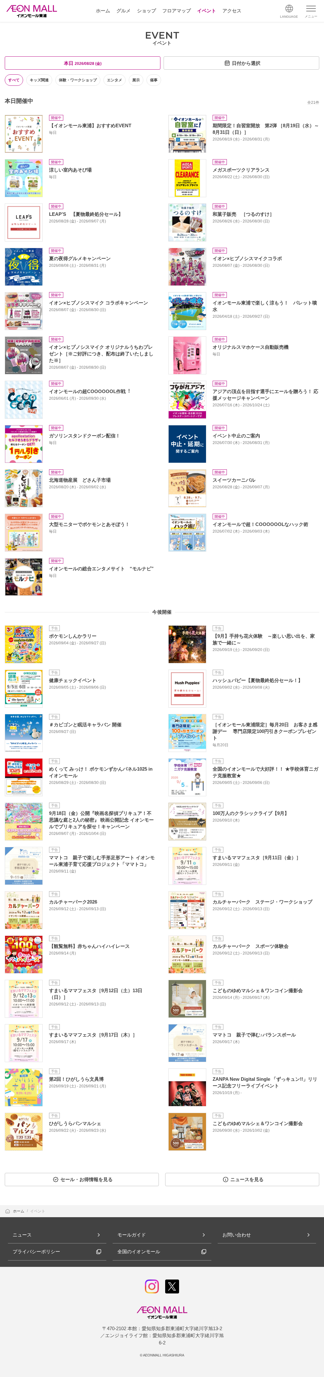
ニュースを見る (247, 1179)
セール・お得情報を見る (86, 1179)
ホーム (19, 1211)
